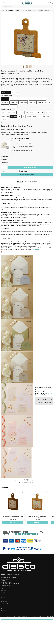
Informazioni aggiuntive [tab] (31, 181)
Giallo (42, 112)
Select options (13, 522)
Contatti (3, 597)
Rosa (23, 116)
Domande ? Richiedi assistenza (27, 174)
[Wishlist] (22, 493)
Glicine (46, 112)
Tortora (43, 116)
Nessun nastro (14, 116)
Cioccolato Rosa (33, 98)
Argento (9, 112)
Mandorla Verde (13, 106)
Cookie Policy (4, 601)
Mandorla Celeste (32, 102)
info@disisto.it (36, 249)
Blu (22, 112)
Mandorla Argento (14, 102)
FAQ (2, 588)
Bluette (27, 112)
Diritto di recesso (5, 607)
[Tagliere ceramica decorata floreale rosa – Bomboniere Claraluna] (37, 502)
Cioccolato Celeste (24, 98)
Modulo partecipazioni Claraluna (9, 252)
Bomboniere (10, 10)
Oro (19, 116)
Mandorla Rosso (5, 106)
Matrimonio (17, 10)
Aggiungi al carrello (30, 167)
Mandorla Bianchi (23, 102)
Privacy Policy (4, 603)
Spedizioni (3, 610)
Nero (8, 116)
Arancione (4, 112)
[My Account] (49, 2)
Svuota (2, 122)
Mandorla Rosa (48, 102)
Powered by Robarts (24, 614)
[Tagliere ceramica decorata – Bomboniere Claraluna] (12, 502)
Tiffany (38, 116)
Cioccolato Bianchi (14, 98)
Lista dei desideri (5, 596)
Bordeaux (32, 112)
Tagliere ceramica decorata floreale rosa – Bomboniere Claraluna (37, 517)
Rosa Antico (28, 116)
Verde (48, 116)
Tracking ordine (4, 608)
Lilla (51, 112)
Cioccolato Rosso (41, 98)
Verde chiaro (4, 119)
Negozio (3, 592)
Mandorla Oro (40, 102)
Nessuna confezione (6, 92)
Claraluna (47, 393)
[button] (51, 2)
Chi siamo (3, 590)
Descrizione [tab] (20, 181)
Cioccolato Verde (5, 102)
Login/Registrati (4, 594)
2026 (22, 482)
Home (2, 10)
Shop (6, 10)
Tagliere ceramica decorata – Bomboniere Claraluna (13, 517)
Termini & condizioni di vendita (8, 605)
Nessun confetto (5, 98)
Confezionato (14, 92)
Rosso (34, 116)
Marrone (3, 116)
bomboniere (26, 482)
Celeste (37, 112)
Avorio (14, 112)
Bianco (18, 112)
